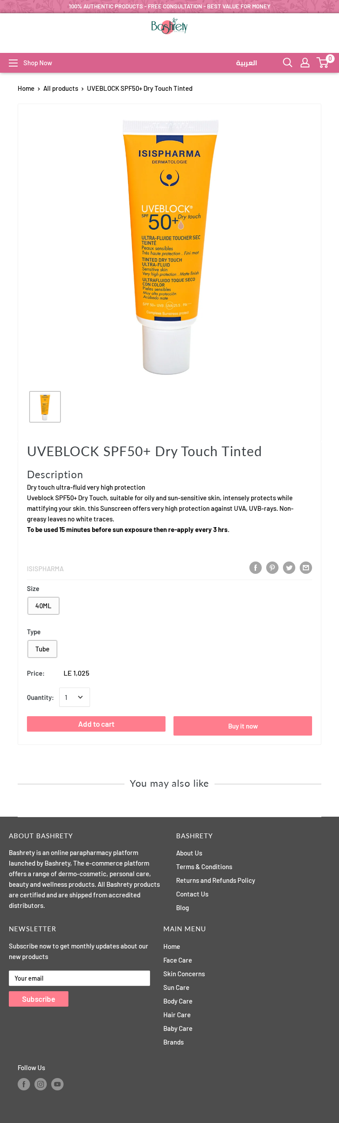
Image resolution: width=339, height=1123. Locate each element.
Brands (173, 1042)
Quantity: (40, 697)
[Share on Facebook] (255, 568)
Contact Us (192, 894)
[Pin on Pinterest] (272, 568)
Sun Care (176, 987)
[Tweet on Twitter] (289, 568)
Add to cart (96, 723)
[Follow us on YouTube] (57, 1084)
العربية (246, 63)
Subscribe (38, 998)
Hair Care (177, 1015)
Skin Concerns (184, 974)
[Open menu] (13, 63)
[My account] (305, 62)
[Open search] (288, 62)
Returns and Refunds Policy (215, 880)
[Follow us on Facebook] (24, 1084)
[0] (322, 62)
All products (60, 88)
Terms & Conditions (204, 866)
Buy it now (243, 726)
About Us (189, 853)
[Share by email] (306, 568)
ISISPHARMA (45, 569)
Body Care (177, 1001)
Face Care (177, 960)
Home (26, 88)
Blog (182, 907)
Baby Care (177, 1028)
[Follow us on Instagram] (40, 1084)
